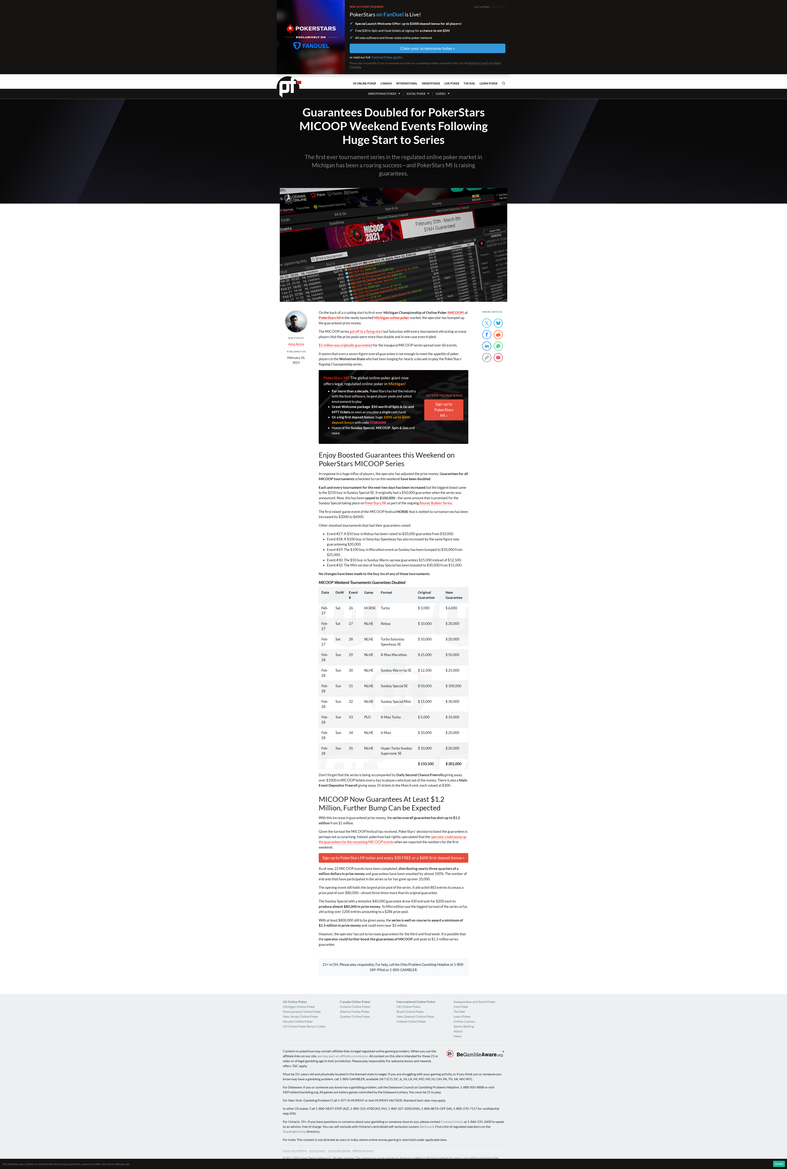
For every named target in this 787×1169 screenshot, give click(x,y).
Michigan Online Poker (299, 1006)
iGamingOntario (294, 1131)
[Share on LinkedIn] (486, 346)
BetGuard (427, 1126)
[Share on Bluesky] (498, 323)
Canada (386, 83)
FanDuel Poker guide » (387, 57)
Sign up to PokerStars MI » (443, 410)
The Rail (469, 83)
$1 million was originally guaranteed (346, 345)
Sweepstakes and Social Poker (475, 1002)
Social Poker (416, 93)
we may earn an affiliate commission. (342, 1056)
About (458, 1031)
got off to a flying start (366, 331)
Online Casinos (464, 1021)
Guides (441, 93)
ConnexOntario (452, 1121)
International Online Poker (416, 1002)
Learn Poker (489, 83)
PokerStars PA (375, 503)
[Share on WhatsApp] (498, 346)
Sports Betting (464, 1026)
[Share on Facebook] (486, 334)
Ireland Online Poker (411, 1021)
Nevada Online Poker (298, 1021)
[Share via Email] (498, 357)
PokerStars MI (336, 377)
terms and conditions (295, 1150)
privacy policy (317, 1150)
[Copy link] (486, 357)
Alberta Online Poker (355, 1011)
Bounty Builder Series (436, 503)
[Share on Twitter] (486, 323)
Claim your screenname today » (427, 48)
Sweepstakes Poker (382, 93)
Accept (779, 1163)
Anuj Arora (296, 344)
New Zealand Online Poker (415, 1016)
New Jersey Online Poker (300, 1016)
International (406, 83)
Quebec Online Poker (355, 1016)
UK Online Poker (409, 1006)
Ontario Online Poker (355, 1006)
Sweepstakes (431, 83)
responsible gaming (339, 1150)
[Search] (503, 83)
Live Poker (451, 83)
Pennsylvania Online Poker (302, 1011)
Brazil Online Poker (410, 1011)
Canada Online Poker (355, 1002)
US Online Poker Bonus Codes (304, 1026)
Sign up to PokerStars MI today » (393, 857)
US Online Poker (364, 83)
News (458, 1036)
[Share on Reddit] (498, 334)
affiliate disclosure (363, 1150)
